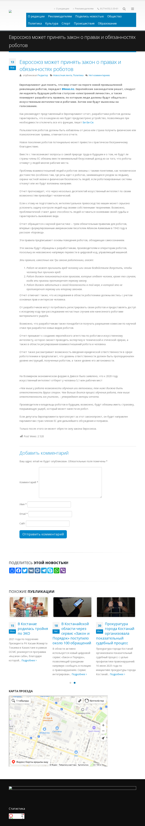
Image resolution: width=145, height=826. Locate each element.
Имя (23, 504)
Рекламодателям (84, 8)
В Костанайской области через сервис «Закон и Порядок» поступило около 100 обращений (72, 633)
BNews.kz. (69, 89)
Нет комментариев (99, 75)
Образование (107, 23)
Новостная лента (62, 75)
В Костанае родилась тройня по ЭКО (33, 628)
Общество (114, 16)
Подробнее (28, 660)
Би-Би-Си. (88, 122)
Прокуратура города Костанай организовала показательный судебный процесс (115, 633)
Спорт (66, 23)
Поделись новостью (89, 16)
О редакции (62, 8)
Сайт (22, 523)
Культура (51, 23)
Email (23, 513)
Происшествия (84, 23)
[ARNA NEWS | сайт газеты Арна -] (17, 16)
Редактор (43, 75)
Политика (35, 23)
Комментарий (28, 482)
